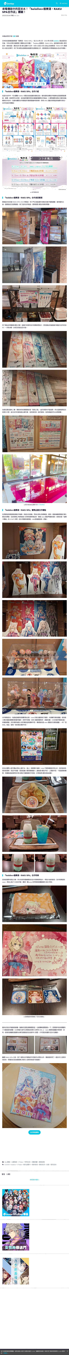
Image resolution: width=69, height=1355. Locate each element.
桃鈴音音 (35, 1164)
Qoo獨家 (7, 1162)
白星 (14, 36)
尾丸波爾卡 (27, 1164)
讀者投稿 (42, 1162)
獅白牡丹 (42, 1164)
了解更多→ (5, 1353)
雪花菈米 (53, 1164)
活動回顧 (34, 1162)
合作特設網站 (34, 1132)
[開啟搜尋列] (57, 3)
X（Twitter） (41, 504)
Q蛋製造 (14, 1162)
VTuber (20, 1162)
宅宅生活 (27, 1162)
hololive (56, 41)
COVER (7, 1164)
